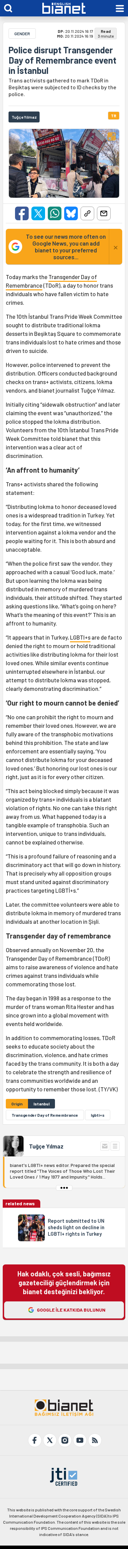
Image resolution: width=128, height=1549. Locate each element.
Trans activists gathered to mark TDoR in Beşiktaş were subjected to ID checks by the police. (62, 87)
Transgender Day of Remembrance (45, 1115)
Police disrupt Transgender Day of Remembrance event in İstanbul (62, 60)
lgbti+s (97, 1115)
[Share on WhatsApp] (54, 213)
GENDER (22, 33)
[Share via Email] (104, 213)
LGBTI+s (80, 637)
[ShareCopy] (87, 213)
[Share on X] (38, 213)
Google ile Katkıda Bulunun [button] (71, 1310)
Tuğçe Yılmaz (46, 1146)
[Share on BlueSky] (71, 213)
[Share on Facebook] (22, 213)
